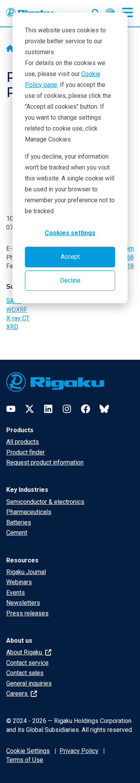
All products (22, 441)
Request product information (45, 462)
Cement (16, 532)
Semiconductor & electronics (45, 502)
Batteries (18, 522)
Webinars (19, 582)
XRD (12, 327)
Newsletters (23, 602)
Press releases (27, 613)
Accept (70, 256)
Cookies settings (70, 233)
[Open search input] (96, 11)
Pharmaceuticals (28, 512)
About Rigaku (25, 652)
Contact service (27, 662)
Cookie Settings (28, 751)
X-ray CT (18, 318)
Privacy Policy (79, 751)
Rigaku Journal (26, 572)
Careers (17, 693)
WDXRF (16, 309)
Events (15, 592)
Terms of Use (24, 760)
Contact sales (25, 673)
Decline (70, 280)
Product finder (25, 452)
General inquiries (29, 683)
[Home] (10, 49)
